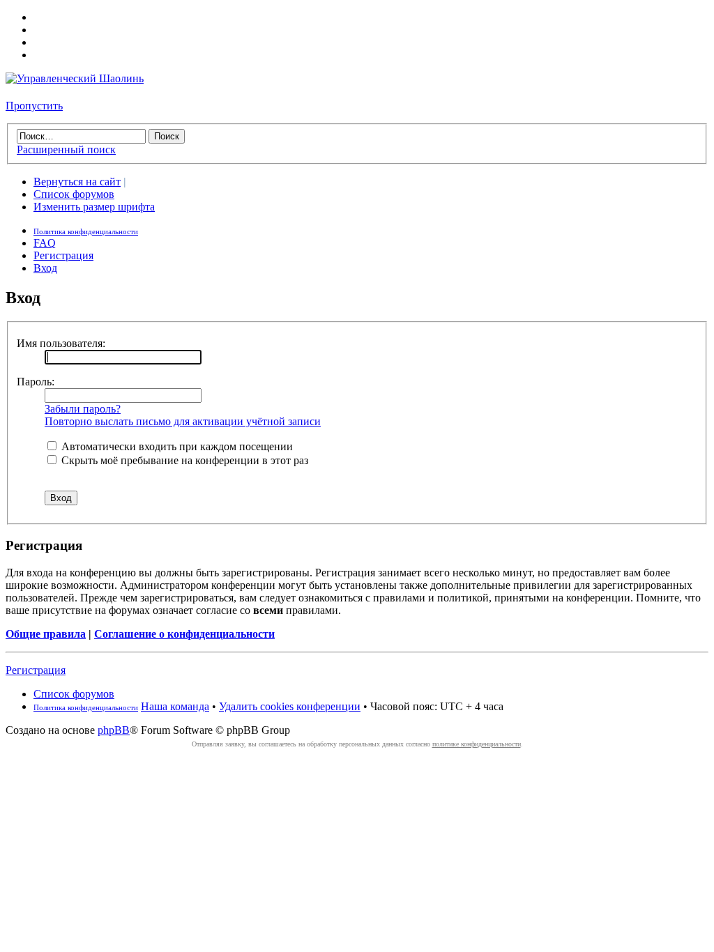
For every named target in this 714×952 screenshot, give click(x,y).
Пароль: (35, 381)
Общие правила (46, 634)
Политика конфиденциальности (85, 231)
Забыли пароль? (83, 409)
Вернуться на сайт (77, 181)
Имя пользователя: (61, 343)
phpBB (114, 730)
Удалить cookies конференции (289, 706)
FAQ (44, 243)
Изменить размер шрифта (94, 207)
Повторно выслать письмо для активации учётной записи (183, 421)
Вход (45, 268)
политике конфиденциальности (476, 744)
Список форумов (73, 194)
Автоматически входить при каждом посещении (176, 446)
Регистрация (63, 255)
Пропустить (34, 106)
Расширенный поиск (66, 149)
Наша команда (175, 706)
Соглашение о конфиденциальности (184, 634)
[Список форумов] (75, 78)
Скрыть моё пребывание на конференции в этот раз (183, 460)
